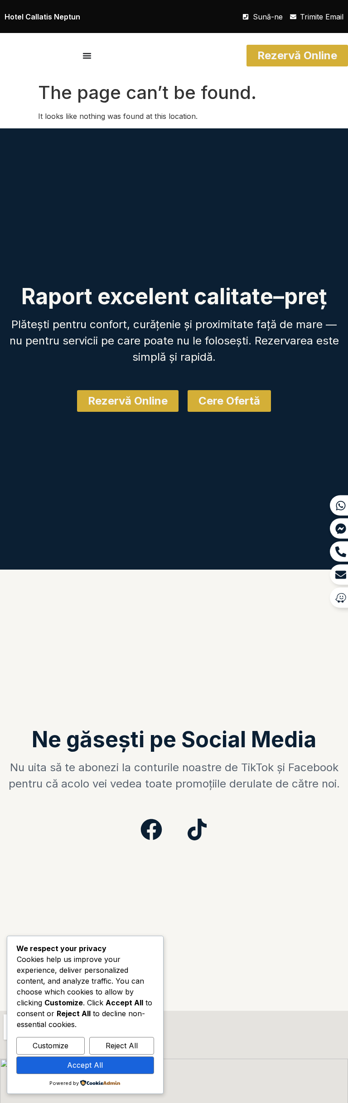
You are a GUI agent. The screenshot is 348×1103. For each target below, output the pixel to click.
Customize (50, 1045)
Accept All (85, 1065)
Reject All (122, 1045)
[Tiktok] (197, 829)
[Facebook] (151, 829)
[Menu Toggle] (87, 55)
